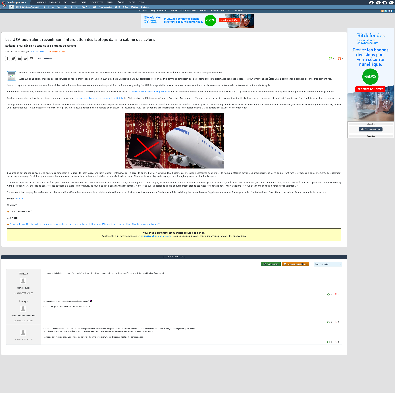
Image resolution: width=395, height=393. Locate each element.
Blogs (74, 2)
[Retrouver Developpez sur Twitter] (386, 11)
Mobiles (134, 7)
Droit (132, 2)
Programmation (105, 7)
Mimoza (23, 273)
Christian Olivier (37, 51)
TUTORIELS (144, 11)
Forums (41, 2)
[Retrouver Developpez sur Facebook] (389, 11)
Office (125, 7)
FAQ (65, 2)
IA (53, 7)
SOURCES (204, 11)
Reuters (20, 198)
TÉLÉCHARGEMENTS (189, 11)
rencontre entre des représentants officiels (99, 98)
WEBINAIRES (163, 11)
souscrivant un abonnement (157, 236)
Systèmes (145, 7)
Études (121, 2)
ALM (58, 7)
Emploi (110, 2)
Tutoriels (54, 2)
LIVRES (174, 11)
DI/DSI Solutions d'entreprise (28, 7)
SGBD (117, 7)
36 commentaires (57, 52)
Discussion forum (372, 129)
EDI (94, 7)
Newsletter (96, 2)
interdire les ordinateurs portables (150, 91)
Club (141, 2)
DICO (230, 11)
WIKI (223, 11)
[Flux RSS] (382, 11)
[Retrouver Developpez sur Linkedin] (392, 11)
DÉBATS (214, 11)
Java (76, 7)
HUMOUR (239, 11)
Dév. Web (85, 7)
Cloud (46, 7)
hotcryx (23, 301)
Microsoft (68, 7)
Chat (83, 2)
